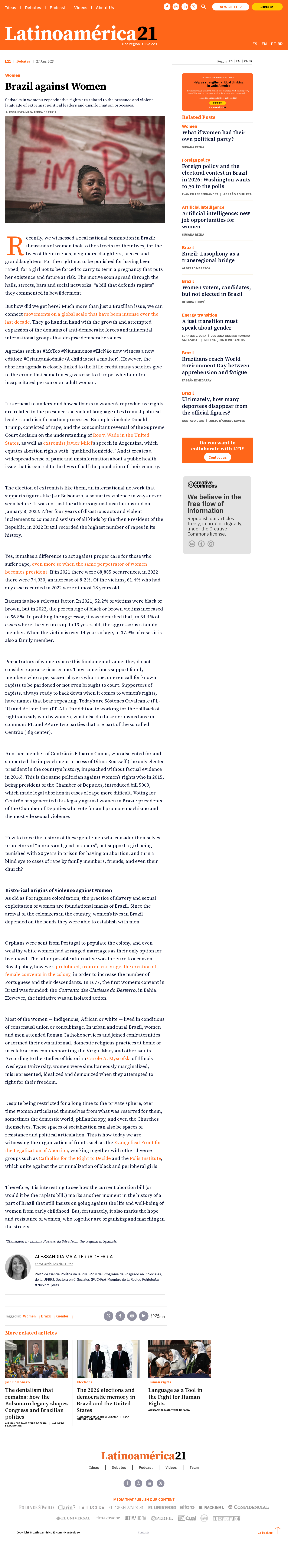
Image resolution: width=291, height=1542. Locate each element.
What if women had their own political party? (214, 136)
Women (12, 75)
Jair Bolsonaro (17, 1382)
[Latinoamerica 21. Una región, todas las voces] (144, 1455)
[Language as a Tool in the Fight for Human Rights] (179, 1359)
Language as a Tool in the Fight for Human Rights (175, 1397)
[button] (203, 7)
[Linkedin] (185, 6)
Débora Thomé (193, 302)
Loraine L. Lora (194, 336)
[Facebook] (167, 6)
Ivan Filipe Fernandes (200, 194)
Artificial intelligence (203, 207)
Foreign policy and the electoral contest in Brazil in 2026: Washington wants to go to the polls (216, 176)
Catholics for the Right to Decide (74, 1158)
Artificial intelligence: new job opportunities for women (216, 220)
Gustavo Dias (193, 421)
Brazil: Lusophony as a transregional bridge (210, 257)
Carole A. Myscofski (108, 1059)
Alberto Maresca (196, 268)
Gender (62, 1316)
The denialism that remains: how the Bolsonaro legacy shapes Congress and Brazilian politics (36, 1404)
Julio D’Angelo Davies (227, 421)
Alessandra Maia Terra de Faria (31, 112)
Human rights (159, 1382)
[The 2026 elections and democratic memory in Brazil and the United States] (108, 1359)
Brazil (188, 247)
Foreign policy (196, 160)
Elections (84, 1382)
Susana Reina (193, 147)
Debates (23, 61)
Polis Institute (145, 1158)
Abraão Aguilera (237, 194)
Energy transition (199, 315)
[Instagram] (176, 6)
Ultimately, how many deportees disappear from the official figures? (215, 406)
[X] (193, 6)
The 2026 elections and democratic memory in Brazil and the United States (106, 1400)
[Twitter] (108, 1316)
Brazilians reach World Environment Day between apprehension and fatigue (215, 366)
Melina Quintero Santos (224, 340)
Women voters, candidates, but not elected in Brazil (216, 291)
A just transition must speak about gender (210, 324)
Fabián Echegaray (197, 380)
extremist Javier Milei (67, 443)
